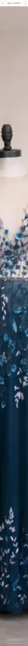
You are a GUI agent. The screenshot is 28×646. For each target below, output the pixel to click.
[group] (14, 326)
